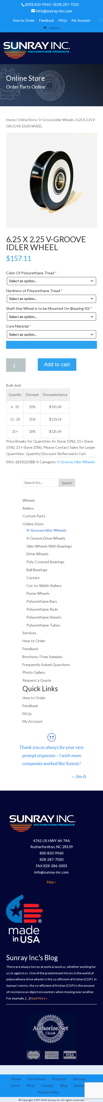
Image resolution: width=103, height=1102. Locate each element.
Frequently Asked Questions (46, 664)
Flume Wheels (38, 593)
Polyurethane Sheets (44, 617)
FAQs (63, 20)
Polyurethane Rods (42, 609)
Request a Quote (36, 680)
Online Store (27, 120)
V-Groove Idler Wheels (56, 120)
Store (15, 1085)
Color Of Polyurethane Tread (31, 273)
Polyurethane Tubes (43, 625)
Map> (51, 882)
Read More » (39, 998)
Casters (33, 577)
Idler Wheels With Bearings (49, 546)
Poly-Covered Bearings (45, 561)
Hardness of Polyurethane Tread (34, 290)
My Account (81, 20)
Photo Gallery (33, 672)
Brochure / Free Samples (42, 656)
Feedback (46, 20)
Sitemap (80, 1085)
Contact (47, 1085)
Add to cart (57, 364)
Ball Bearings (37, 569)
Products (59, 1079)
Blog (63, 1085)
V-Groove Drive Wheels (45, 538)
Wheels (28, 500)
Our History (36, 1079)
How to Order (24, 20)
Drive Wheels (37, 554)
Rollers (28, 508)
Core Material (18, 326)
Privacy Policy (48, 1092)
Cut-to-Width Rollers (44, 585)
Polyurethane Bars (41, 601)
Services (29, 633)
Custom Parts (33, 516)
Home (10, 120)
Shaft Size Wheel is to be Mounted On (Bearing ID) (49, 308)
